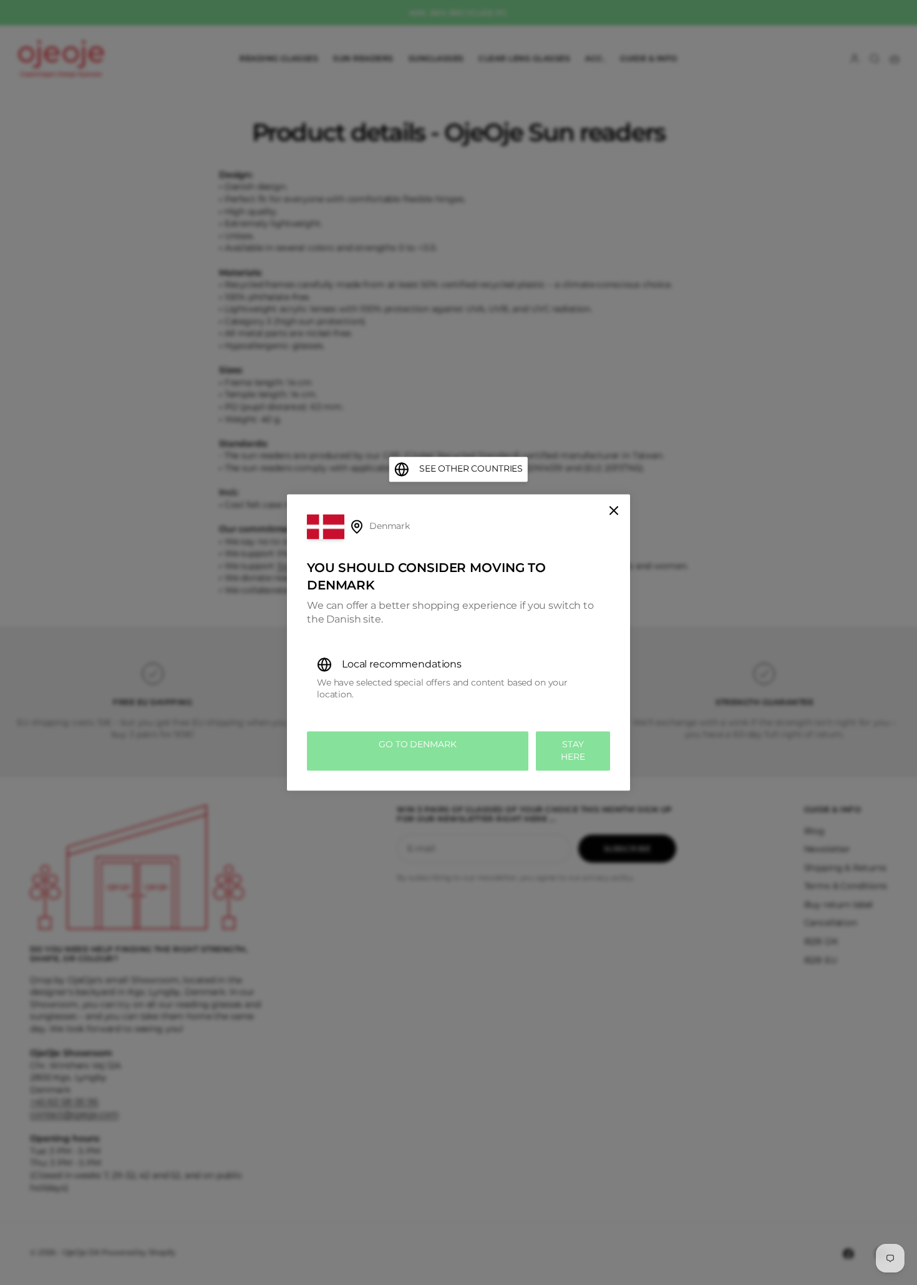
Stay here (573, 750)
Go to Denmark (417, 744)
